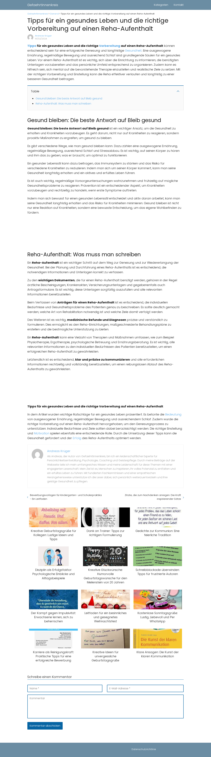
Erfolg (77, 438)
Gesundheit (133, 50)
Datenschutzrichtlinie (144, 749)
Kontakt (179, 5)
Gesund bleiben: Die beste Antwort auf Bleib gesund (69, 98)
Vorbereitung (109, 46)
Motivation (41, 433)
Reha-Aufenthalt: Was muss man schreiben (63, 103)
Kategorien (161, 5)
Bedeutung (173, 414)
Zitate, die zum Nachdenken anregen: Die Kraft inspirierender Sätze (153, 497)
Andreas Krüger (43, 35)
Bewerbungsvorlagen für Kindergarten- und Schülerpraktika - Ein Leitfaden (66, 497)
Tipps (31, 46)
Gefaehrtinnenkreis (42, 5)
